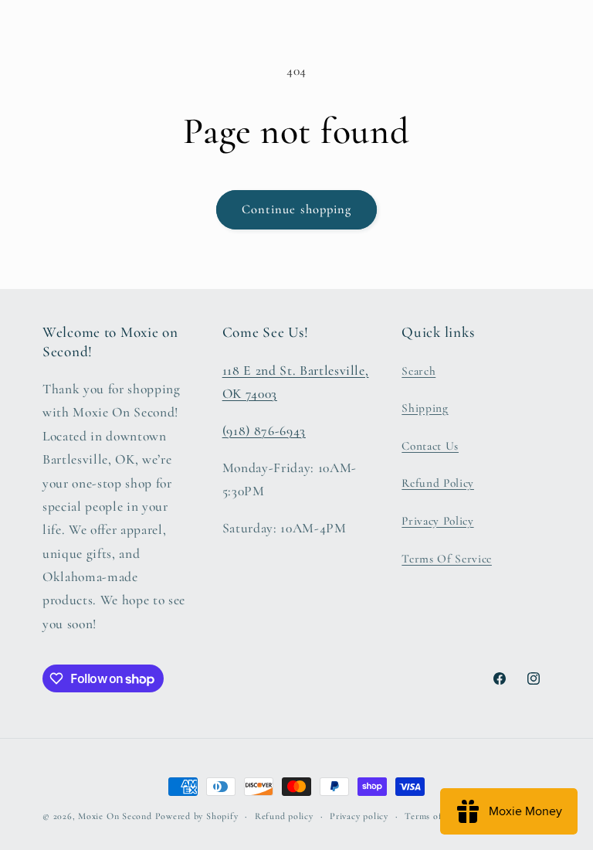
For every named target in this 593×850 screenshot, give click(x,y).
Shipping (425, 408)
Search (418, 371)
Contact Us (430, 446)
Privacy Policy (437, 521)
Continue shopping (297, 209)
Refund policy (284, 816)
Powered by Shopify (197, 816)
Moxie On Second (115, 816)
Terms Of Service (447, 559)
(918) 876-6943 (264, 431)
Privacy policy (359, 816)
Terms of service (439, 816)
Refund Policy (438, 483)
